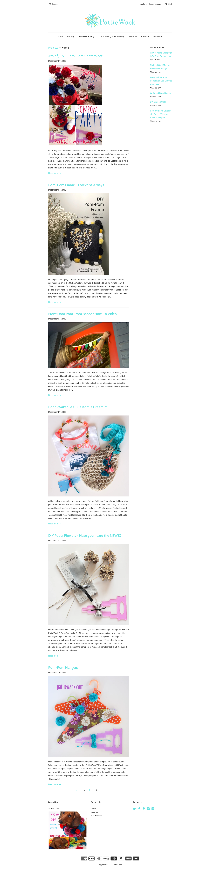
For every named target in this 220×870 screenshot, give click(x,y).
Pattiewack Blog (86, 36)
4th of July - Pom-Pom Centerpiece (75, 56)
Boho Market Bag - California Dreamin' (77, 407)
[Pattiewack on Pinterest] (143, 809)
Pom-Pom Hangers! (63, 667)
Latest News (53, 802)
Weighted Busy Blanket (160, 93)
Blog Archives (96, 815)
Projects (53, 47)
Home (60, 36)
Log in (142, 4)
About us (133, 36)
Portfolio (145, 36)
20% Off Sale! (53, 808)
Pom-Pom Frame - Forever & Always (76, 185)
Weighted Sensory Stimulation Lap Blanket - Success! (161, 81)
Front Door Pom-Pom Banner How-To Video (82, 314)
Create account (155, 4)
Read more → (54, 173)
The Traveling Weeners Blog (112, 36)
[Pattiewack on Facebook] (139, 809)
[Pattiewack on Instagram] (148, 809)
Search (93, 808)
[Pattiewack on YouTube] (153, 809)
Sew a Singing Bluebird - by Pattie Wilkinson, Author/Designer (160, 114)
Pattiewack (117, 864)
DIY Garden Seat (158, 101)
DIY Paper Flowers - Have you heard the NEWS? (84, 535)
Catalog (70, 36)
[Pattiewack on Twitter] (134, 809)
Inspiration (157, 36)
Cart (170, 4)
